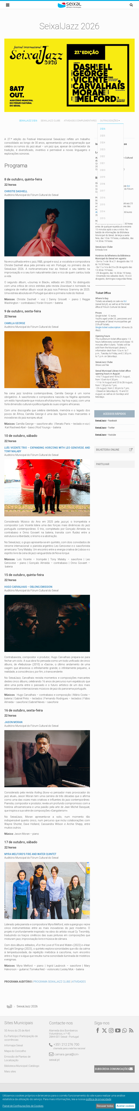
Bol (128, 186)
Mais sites (10, 1071)
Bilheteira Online (107, 449)
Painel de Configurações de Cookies (23, 1105)
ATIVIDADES (79, 981)
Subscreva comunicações (112, 1069)
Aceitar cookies (125, 1105)
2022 (102, 156)
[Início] (69, 7)
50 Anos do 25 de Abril (17, 1030)
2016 (102, 197)
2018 (102, 184)
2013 (102, 218)
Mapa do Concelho (15, 1051)
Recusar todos (105, 1105)
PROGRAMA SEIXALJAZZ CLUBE (51, 981)
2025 (102, 135)
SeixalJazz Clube (50, 120)
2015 (102, 204)
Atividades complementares (80, 120)
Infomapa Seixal (13, 1045)
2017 (102, 191)
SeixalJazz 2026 (28, 120)
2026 (102, 129)
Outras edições (109, 120)
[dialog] (69, 1101)
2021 (102, 163)
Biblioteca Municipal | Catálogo (21, 1065)
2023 (102, 149)
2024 (102, 142)
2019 (102, 177)
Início (9, 1006)
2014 (102, 211)
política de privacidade (98, 1099)
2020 (102, 170)
